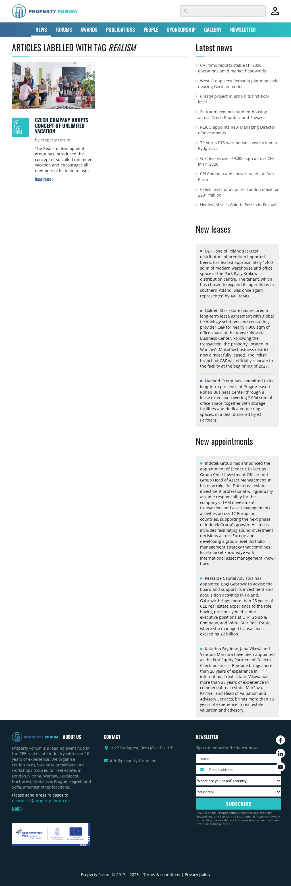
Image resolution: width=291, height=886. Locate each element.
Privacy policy (197, 874)
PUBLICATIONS (120, 29)
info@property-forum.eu (133, 760)
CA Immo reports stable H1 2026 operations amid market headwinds (232, 68)
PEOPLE (151, 29)
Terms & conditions (161, 874)
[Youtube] (280, 766)
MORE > (17, 809)
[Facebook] (280, 740)
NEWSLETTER (243, 29)
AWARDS (88, 29)
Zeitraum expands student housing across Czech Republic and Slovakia (232, 114)
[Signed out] (275, 13)
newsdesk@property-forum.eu (41, 800)
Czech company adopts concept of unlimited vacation (61, 125)
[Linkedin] (280, 753)
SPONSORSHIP (181, 29)
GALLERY (213, 29)
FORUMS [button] (63, 29)
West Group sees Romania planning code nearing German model (238, 83)
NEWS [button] (41, 29)
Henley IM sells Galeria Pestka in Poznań (238, 204)
